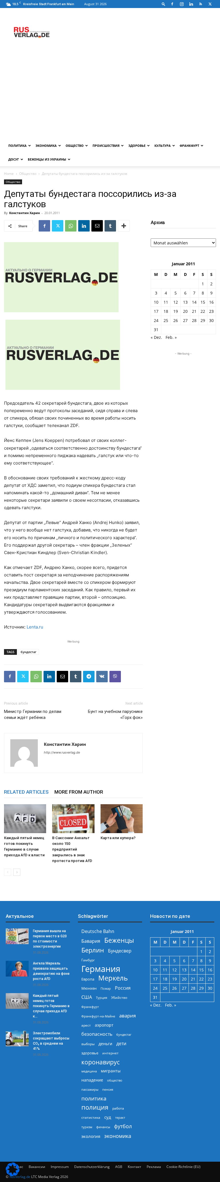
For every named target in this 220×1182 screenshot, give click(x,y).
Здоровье (137, 145)
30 (211, 320)
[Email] (97, 226)
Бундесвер (119, 951)
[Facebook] (172, 4)
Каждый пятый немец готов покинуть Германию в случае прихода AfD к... (51, 1006)
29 (203, 320)
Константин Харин (24, 213)
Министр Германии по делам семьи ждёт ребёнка (32, 714)
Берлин (92, 950)
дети (121, 1044)
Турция (101, 997)
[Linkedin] (191, 4)
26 (175, 320)
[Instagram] (181, 4)
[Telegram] (89, 676)
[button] (163, 4)
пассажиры (89, 1089)
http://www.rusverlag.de (62, 752)
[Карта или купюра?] (122, 818)
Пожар (106, 988)
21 (194, 311)
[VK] (102, 676)
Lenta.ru (35, 627)
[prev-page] (7, 872)
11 (166, 302)
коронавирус (100, 1062)
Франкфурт (189, 145)
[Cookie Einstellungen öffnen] (12, 1174)
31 (156, 329)
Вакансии (37, 1166)
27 (185, 320)
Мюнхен (89, 988)
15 (203, 302)
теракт (120, 1117)
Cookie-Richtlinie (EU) (183, 1166)
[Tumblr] (110, 226)
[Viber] (115, 676)
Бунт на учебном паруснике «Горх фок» (115, 714)
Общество (75, 145)
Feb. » (171, 337)
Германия (100, 969)
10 (156, 302)
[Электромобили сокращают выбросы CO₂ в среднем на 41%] (17, 1038)
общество (114, 1080)
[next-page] (16, 872)
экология (90, 1136)
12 (175, 302)
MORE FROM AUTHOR (78, 792)
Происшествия (106, 145)
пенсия (107, 1089)
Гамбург (88, 960)
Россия (123, 988)
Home (9, 173)
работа (118, 1108)
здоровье (89, 1053)
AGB (118, 1166)
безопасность (96, 1034)
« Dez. (156, 337)
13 (185, 302)
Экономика (46, 145)
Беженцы (119, 940)
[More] (124, 226)
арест (86, 1025)
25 (166, 320)
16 (211, 302)
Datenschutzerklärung (92, 1166)
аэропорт (104, 1025)
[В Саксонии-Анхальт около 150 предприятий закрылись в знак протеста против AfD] (73, 818)
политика (94, 1098)
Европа (87, 979)
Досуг (13, 159)
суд (107, 1117)
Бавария (90, 941)
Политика (17, 145)
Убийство (119, 997)
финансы (103, 1127)
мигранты (111, 1071)
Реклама (154, 1166)
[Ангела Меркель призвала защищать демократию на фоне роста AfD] (17, 969)
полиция (94, 1107)
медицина (89, 1071)
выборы (88, 1043)
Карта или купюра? (118, 838)
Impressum (60, 1166)
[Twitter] (210, 4)
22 (203, 311)
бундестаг (28, 652)
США (86, 997)
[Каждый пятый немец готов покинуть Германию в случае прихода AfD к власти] (25, 818)
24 (156, 320)
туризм (86, 1127)
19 (175, 311)
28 (194, 320)
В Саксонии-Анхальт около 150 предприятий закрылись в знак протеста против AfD (72, 849)
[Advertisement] (110, 96)
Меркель (113, 978)
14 (194, 302)
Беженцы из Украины (47, 159)
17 (156, 311)
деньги (105, 1043)
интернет (110, 1053)
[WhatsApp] (70, 226)
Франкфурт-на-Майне (98, 1016)
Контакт (134, 1166)
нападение (92, 1080)
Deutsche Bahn (97, 931)
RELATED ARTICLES (26, 792)
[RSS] (200, 4)
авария (127, 1016)
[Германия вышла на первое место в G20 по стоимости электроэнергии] (17, 936)
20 (185, 311)
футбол (123, 1126)
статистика (90, 1117)
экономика (117, 1136)
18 (166, 311)
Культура (162, 145)
